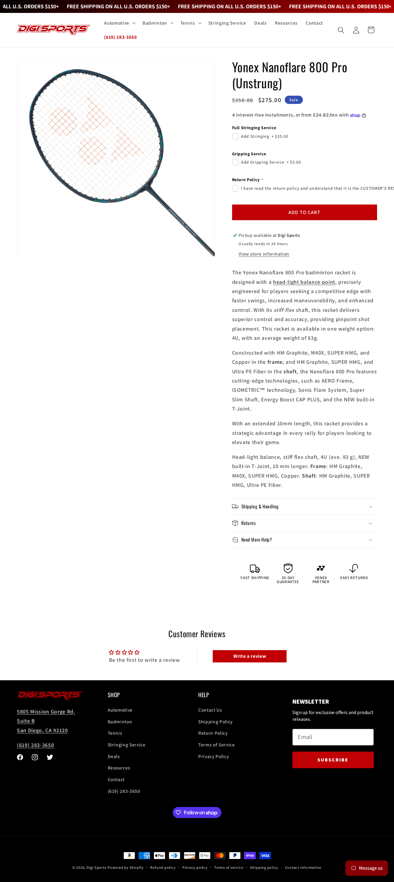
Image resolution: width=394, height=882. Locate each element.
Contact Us (210, 710)
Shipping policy (264, 867)
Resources (119, 768)
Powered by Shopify (125, 867)
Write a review (249, 656)
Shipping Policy (215, 721)
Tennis (115, 733)
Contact (116, 779)
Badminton (120, 721)
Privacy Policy (213, 756)
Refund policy (162, 867)
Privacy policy (195, 867)
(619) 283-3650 (35, 745)
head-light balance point (304, 281)
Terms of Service (216, 744)
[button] (119, 23)
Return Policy (213, 733)
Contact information (303, 867)
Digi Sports (96, 867)
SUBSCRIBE (332, 760)
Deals (114, 756)
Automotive (120, 710)
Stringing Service (127, 744)
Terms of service (228, 867)
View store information (264, 254)
